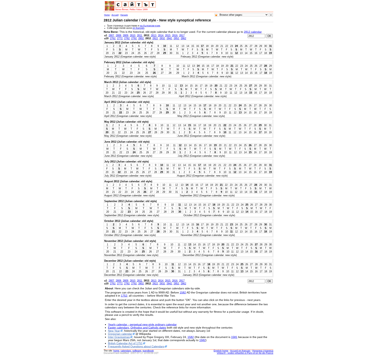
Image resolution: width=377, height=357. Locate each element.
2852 (176, 38)
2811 (139, 35)
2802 (141, 38)
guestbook (148, 351)
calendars (126, 351)
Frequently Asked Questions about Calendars (136, 346)
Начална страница (262, 351)
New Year (114, 330)
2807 (111, 35)
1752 (124, 295)
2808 (118, 35)
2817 (182, 35)
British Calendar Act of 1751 (125, 343)
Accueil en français (240, 351)
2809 (125, 35)
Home (107, 15)
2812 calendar (253, 31)
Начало (124, 15)
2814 (160, 35)
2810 (132, 35)
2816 (175, 35)
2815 (167, 35)
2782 (127, 38)
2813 (153, 35)
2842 (169, 38)
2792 (134, 38)
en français (138, 28)
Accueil (115, 15)
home (116, 351)
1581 (234, 337)
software (136, 351)
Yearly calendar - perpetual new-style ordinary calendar (142, 324)
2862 (183, 38)
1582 (183, 292)
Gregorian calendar (120, 333)
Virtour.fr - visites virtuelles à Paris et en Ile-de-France (245, 353)
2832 (162, 38)
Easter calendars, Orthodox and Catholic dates (137, 327)
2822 (155, 38)
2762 (112, 38)
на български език (150, 26)
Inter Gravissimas (119, 337)
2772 (120, 38)
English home (221, 351)
